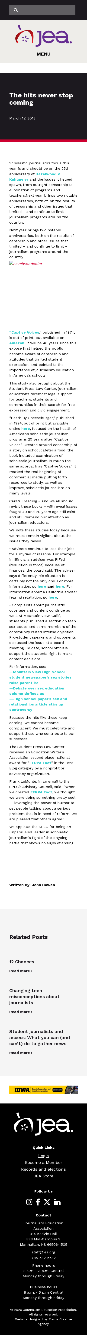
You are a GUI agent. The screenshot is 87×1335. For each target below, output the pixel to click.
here (42, 586)
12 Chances (21, 961)
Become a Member (43, 1162)
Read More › (20, 971)
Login (43, 1155)
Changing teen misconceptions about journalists (34, 996)
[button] (43, 54)
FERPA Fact (40, 763)
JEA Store (43, 1175)
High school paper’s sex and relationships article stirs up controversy (38, 704)
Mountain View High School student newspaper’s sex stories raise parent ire (40, 677)
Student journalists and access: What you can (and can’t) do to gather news (39, 1037)
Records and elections (43, 1169)
